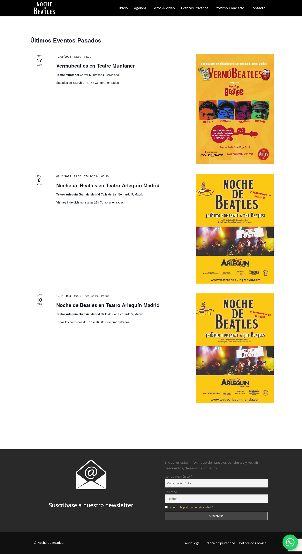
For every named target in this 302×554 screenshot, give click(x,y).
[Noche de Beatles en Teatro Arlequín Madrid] (235, 229)
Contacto (257, 8)
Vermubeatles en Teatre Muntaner (95, 65)
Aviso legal (192, 543)
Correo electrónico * (178, 476)
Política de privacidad (219, 543)
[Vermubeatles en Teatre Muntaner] (235, 109)
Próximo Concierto (229, 8)
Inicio (123, 8)
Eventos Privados (194, 8)
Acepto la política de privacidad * (191, 507)
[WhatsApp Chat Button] (290, 542)
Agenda (140, 8)
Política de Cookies (252, 543)
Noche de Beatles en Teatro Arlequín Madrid (108, 185)
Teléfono (171, 492)
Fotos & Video (163, 8)
